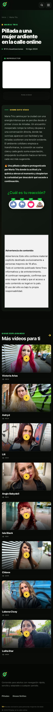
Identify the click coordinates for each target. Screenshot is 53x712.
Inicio (4, 17)
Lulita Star (7, 650)
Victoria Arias (10, 375)
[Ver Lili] (26, 437)
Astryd (6, 415)
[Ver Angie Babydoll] (26, 476)
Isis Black (7, 532)
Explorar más (49, 335)
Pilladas (5, 696)
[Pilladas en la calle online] (4, 4)
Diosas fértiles (19, 696)
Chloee (6, 572)
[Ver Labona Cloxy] (26, 594)
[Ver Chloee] (26, 555)
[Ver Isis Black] (26, 516)
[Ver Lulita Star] (26, 634)
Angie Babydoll (10, 493)
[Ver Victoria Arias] (26, 358)
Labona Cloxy (9, 611)
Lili (3, 454)
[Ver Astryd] (26, 398)
